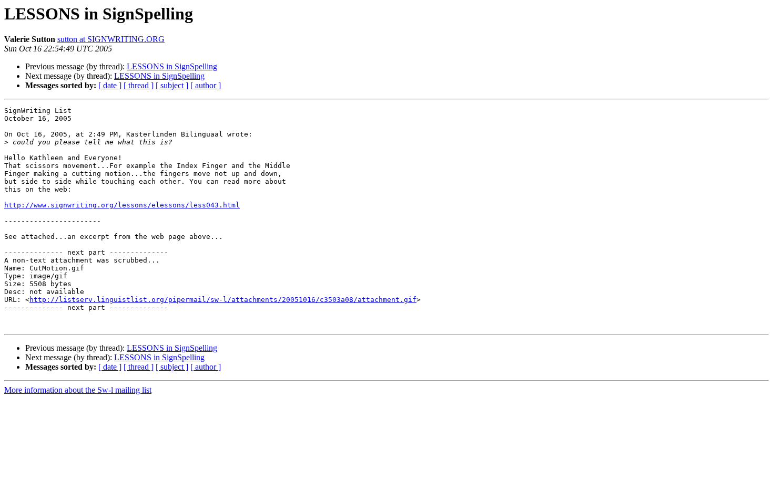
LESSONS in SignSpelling (172, 66)
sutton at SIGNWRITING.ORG (111, 39)
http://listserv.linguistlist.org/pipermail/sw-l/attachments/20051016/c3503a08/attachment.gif (222, 300)
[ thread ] (139, 85)
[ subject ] (172, 85)
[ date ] (109, 85)
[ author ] (205, 85)
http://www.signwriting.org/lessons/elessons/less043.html (122, 205)
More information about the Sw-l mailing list (77, 389)
